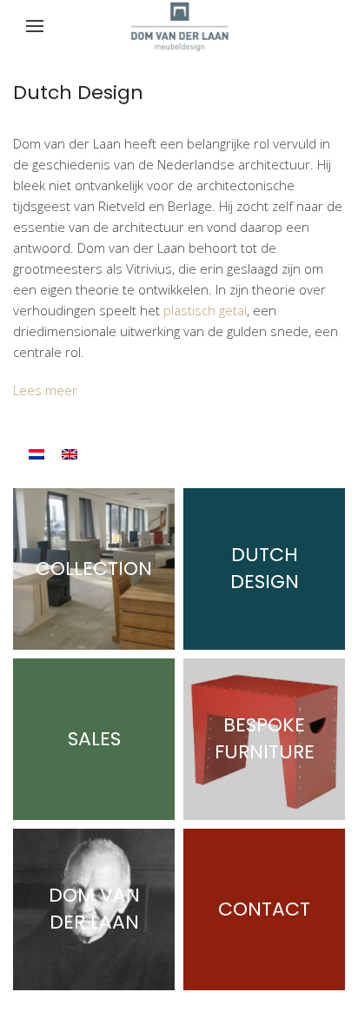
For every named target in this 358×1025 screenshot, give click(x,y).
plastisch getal (205, 310)
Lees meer (45, 390)
